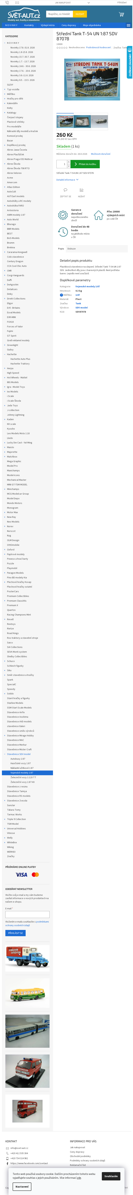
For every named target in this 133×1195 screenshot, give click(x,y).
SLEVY (10, 85)
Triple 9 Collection (16, 819)
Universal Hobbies (16, 828)
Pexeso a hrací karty (17, 559)
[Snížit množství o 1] (68, 166)
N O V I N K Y (13, 43)
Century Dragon (15, 261)
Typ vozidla (13, 89)
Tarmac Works (14, 814)
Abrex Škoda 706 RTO (18, 168)
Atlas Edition (13, 187)
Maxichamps (13, 470)
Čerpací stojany (15, 117)
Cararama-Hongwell (17, 252)
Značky (11, 856)
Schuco (11, 661)
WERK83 (11, 852)
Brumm (10, 243)
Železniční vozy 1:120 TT (23, 777)
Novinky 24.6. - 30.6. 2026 (23, 66)
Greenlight (12, 345)
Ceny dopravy (77, 1152)
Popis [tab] (61, 248)
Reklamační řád (78, 1165)
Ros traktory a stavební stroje (22, 638)
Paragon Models (15, 573)
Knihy (10, 108)
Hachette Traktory (20, 363)
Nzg (9, 535)
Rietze (10, 628)
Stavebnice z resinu (17, 786)
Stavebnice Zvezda (17, 800)
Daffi (9, 280)
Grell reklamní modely (18, 340)
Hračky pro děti (15, 98)
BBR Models (13, 229)
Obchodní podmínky (80, 1156)
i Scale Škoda (14, 401)
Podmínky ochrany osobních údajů (87, 1160)
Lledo (10, 438)
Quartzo (11, 610)
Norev (10, 526)
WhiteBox (12, 842)
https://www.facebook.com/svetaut (29, 1163)
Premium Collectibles (18, 596)
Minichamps (13, 489)
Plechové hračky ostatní (19, 587)
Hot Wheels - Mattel (17, 377)
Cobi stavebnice (15, 257)
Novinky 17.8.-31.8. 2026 (23, 47)
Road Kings (13, 633)
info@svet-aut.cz (19, 1148)
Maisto (10, 447)
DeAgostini (12, 284)
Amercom (12, 182)
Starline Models (15, 703)
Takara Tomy (14, 810)
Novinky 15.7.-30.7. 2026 (23, 57)
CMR (9, 271)
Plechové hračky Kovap (19, 582)
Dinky (10, 294)
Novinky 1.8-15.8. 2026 (22, 52)
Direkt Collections (16, 298)
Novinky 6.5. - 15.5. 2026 (22, 80)
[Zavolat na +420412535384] (10, 2)
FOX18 (10, 322)
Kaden (10, 419)
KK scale (11, 424)
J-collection (13, 410)
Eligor (10, 303)
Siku (9, 670)
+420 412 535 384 (19, 1153)
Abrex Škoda (13, 164)
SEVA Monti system (17, 652)
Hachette (12, 354)
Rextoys (11, 624)
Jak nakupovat (63, 2)
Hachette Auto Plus (20, 359)
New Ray (11, 517)
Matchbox (12, 456)
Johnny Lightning (15, 415)
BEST (10, 233)
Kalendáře (12, 103)
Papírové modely (16, 554)
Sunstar (11, 805)
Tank (78, 303)
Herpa (10, 368)
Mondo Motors (14, 503)
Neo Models (13, 522)
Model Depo (13, 498)
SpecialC (11, 684)
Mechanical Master (16, 480)
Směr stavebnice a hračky (20, 675)
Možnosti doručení (100, 154)
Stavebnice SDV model (18, 754)
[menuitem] (11, 25)
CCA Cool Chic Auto (17, 266)
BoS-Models (13, 238)
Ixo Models (12, 391)
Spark (10, 680)
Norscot (11, 531)
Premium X (12, 605)
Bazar (10, 140)
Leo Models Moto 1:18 (18, 433)
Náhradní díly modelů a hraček (22, 131)
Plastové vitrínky (15, 122)
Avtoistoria (13, 210)
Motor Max (12, 512)
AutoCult (11, 191)
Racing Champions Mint (19, 614)
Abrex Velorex (14, 173)
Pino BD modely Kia (17, 577)
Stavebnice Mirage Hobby (20, 735)
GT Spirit (11, 336)
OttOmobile (13, 545)
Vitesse (11, 833)
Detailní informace (65, 180)
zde (79, 1178)
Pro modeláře (14, 126)
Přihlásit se (15, 933)
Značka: (120, 47)
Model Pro (12, 466)
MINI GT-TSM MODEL (17, 484)
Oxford (10, 549)
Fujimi (10, 331)
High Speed (13, 373)
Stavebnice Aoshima (17, 717)
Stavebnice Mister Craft (19, 749)
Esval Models (14, 312)
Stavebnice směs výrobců (20, 731)
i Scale (10, 396)
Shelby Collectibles (17, 656)
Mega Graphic (14, 461)
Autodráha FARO (15, 205)
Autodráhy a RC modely (19, 201)
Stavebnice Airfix (16, 712)
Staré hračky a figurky (18, 698)
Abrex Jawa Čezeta (17, 150)
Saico (10, 642)
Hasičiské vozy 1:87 (21, 763)
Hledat (80, 13)
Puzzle (10, 563)
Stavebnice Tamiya (17, 791)
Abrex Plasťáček (15, 154)
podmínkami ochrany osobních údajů (27, 923)
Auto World (13, 219)
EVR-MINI (11, 317)
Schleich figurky (15, 666)
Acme (10, 178)
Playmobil (12, 568)
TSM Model (13, 824)
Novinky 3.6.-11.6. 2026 (22, 75)
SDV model (82, 307)
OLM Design (13, 540)
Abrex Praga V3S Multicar (20, 159)
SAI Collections (15, 647)
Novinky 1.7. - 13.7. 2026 (22, 61)
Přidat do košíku (87, 164)
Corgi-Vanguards (15, 275)
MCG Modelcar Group (18, 494)
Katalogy (11, 112)
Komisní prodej (15, 136)
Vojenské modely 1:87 (22, 773)
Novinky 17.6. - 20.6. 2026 (23, 71)
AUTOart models (15, 196)
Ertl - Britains (13, 308)
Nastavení (22, 1187)
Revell (10, 619)
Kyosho (11, 429)
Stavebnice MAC (15, 740)
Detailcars (12, 289)
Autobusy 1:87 (18, 759)
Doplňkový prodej (16, 145)
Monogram (12, 508)
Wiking (10, 847)
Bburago (11, 224)
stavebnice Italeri (16, 726)
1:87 (78, 295)
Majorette (12, 452)
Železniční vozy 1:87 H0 (22, 782)
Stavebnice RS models (18, 796)
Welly (10, 838)
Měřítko (11, 94)
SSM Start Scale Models (19, 707)
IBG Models (13, 382)
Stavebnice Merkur (17, 745)
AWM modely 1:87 (16, 215)
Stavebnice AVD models (19, 721)
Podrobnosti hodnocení (98, 47)
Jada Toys (12, 405)
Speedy (11, 689)
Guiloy (10, 349)
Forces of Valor (15, 326)
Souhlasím (111, 1176)
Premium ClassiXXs (16, 601)
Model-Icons (13, 475)
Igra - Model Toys (16, 387)
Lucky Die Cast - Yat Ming (19, 442)
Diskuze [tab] (72, 248)
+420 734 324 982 (19, 1158)
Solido (10, 693)
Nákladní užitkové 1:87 (22, 768)
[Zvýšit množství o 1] (68, 162)
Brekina (11, 247)
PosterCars (13, 591)
